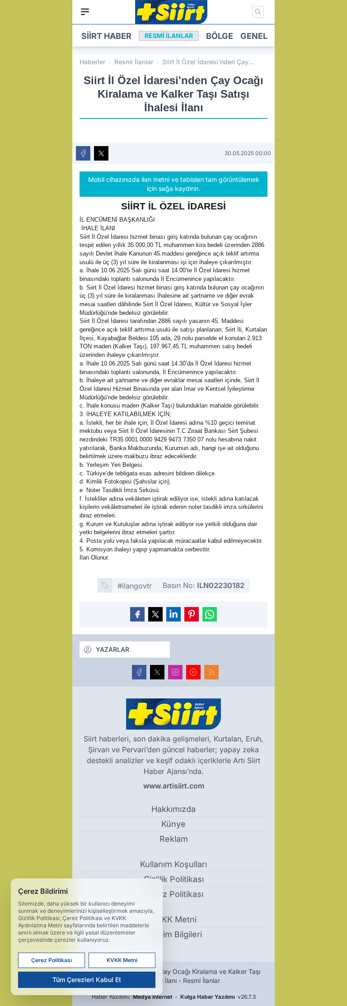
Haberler (92, 62)
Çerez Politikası (173, 894)
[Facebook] (139, 672)
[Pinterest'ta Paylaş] (191, 614)
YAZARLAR (112, 649)
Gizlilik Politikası (174, 879)
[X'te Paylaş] (101, 153)
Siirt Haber (106, 36)
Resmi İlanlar (133, 62)
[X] (157, 672)
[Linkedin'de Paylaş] (173, 614)
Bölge (219, 36)
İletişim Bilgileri (173, 934)
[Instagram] (175, 672)
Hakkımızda (173, 809)
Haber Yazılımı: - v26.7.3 (174, 996)
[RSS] (211, 672)
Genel (253, 36)
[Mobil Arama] (258, 12)
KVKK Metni (174, 919)
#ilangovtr (134, 585)
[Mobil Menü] (85, 11)
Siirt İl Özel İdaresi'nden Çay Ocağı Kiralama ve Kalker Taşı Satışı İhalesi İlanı (207, 62)
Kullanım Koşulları (173, 864)
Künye (173, 824)
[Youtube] (193, 672)
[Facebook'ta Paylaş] (83, 153)
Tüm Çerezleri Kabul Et (86, 979)
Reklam (173, 839)
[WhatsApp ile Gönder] (209, 614)
